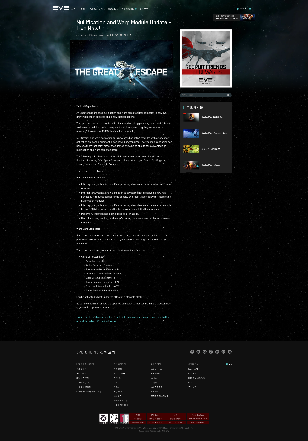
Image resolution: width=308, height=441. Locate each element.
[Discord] (217, 352)
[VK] (230, 352)
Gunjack (154, 378)
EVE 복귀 (117, 396)
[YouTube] (205, 352)
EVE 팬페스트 (156, 387)
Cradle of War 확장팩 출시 (212, 117)
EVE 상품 (155, 392)
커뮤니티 (117, 378)
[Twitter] (198, 352)
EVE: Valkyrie (156, 373)
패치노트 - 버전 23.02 (211, 149)
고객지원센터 (119, 373)
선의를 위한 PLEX (121, 405)
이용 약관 (192, 373)
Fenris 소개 (193, 369)
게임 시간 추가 (82, 378)
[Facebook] (192, 352)
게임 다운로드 (82, 373)
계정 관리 (118, 369)
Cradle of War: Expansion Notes (214, 133)
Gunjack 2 (155, 383)
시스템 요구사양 (83, 383)
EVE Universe (156, 369)
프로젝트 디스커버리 (160, 396)
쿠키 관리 (192, 387)
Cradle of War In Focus (211, 165)
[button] (242, 9)
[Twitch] (211, 352)
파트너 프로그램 (121, 401)
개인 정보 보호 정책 (196, 378)
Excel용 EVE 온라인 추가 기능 (89, 392)
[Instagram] (223, 352)
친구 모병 (118, 392)
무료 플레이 (81, 369)
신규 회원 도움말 (83, 387)
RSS (190, 383)
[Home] (61, 12)
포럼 (116, 383)
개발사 (116, 387)
